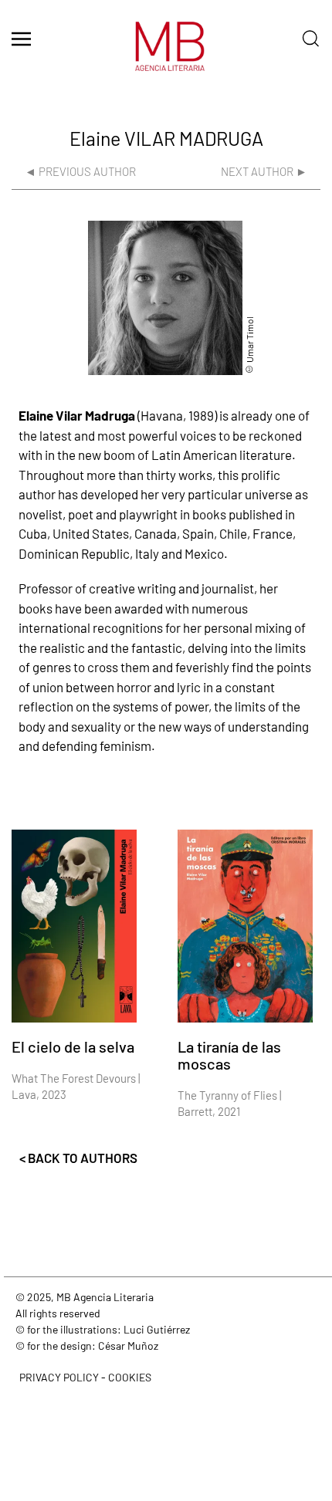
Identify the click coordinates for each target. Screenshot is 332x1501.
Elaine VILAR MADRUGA (166, 138)
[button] (21, 38)
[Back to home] (166, 54)
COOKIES (129, 1377)
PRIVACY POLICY (59, 1377)
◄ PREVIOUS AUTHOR (80, 171)
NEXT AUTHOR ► (264, 171)
